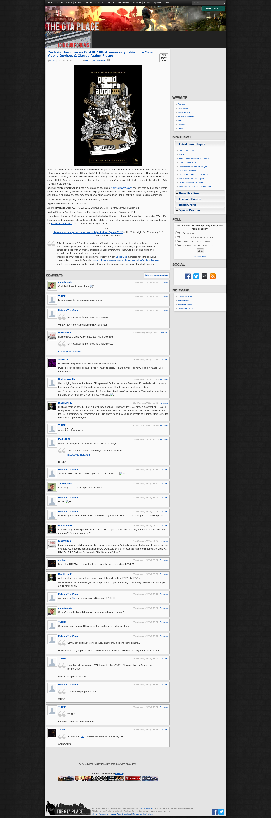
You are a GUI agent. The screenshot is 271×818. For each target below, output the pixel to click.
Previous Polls (200, 256)
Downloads (183, 108)
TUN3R (62, 296)
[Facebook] (215, 811)
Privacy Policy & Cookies (120, 814)
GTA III (147, 3)
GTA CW (88, 3)
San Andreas (123, 3)
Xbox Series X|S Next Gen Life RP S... (196, 187)
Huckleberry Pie (66, 379)
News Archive (184, 112)
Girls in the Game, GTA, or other (193, 174)
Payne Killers (184, 300)
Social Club (121, 257)
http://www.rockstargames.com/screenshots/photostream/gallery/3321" (88, 232)
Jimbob (62, 560)
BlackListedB (65, 403)
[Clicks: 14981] (66, 778)
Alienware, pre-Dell (187, 170)
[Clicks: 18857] (83, 778)
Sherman (63, 359)
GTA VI (60, 3)
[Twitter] (221, 811)
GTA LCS (110, 3)
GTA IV (78, 3)
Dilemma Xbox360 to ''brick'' (191, 183)
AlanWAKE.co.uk (185, 308)
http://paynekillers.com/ (69, 351)
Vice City (137, 3)
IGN (73, 598)
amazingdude (65, 282)
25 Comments (100, 60)
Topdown (157, 3)
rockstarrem (65, 332)
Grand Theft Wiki (185, 296)
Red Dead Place (185, 304)
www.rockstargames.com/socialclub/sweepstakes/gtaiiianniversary (126, 260)
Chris (52, 60)
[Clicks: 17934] (133, 778)
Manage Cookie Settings (142, 814)
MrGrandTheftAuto (68, 310)
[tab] (200, 144)
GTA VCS (99, 3)
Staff (180, 120)
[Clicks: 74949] (150, 778)
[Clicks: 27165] (99, 778)
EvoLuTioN (64, 439)
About (180, 128)
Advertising (103, 814)
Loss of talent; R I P (187, 162)
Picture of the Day (186, 116)
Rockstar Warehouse (61, 223)
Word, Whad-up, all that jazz (191, 179)
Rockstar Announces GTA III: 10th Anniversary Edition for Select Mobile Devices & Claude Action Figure (101, 53)
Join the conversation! (156, 275)
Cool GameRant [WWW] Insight (193, 166)
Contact (181, 124)
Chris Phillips (146, 808)
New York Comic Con (121, 188)
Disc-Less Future (186, 150)
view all (119, 773)
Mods (167, 3)
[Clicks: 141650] (116, 778)
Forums (50, 3)
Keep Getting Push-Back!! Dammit (194, 158)
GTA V (69, 3)
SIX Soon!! (183, 154)
